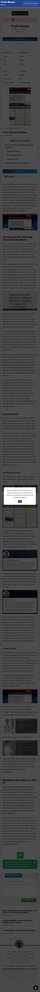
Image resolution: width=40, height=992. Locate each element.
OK (20, 501)
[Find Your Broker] (31, 3)
